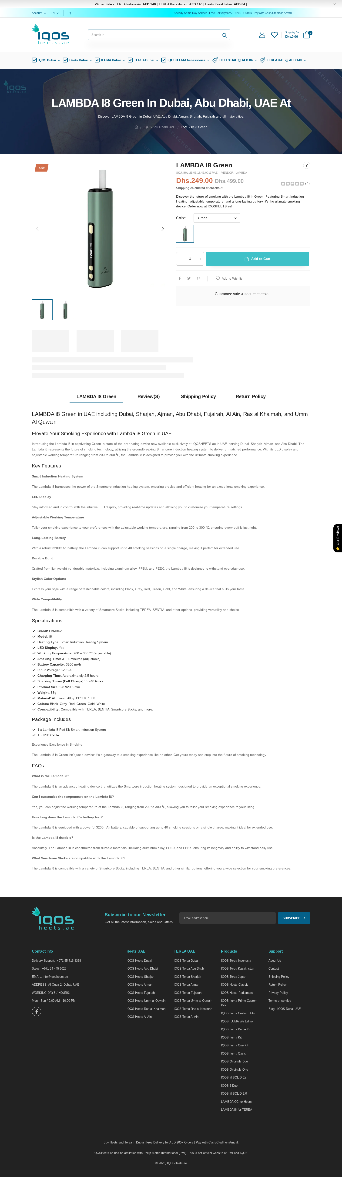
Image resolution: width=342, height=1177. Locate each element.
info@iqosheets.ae (55, 976)
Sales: (36, 968)
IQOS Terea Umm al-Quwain (193, 1000)
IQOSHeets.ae (177, 1163)
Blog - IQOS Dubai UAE (284, 1009)
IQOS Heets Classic (234, 984)
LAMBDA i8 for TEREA (236, 1109)
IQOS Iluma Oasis (233, 1053)
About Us (274, 960)
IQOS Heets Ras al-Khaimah (146, 1009)
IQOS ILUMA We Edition (237, 1021)
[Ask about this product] (306, 165)
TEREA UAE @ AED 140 (284, 60)
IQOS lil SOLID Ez (233, 1077)
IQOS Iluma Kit (231, 1037)
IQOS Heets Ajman (139, 984)
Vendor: (228, 172)
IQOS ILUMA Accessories (186, 60)
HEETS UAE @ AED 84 (236, 60)
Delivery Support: (43, 960)
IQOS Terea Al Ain (186, 1016)
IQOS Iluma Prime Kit (236, 1029)
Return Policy (277, 984)
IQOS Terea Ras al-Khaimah (193, 1009)
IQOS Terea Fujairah (187, 992)
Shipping (182, 188)
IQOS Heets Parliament (237, 992)
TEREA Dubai (144, 60)
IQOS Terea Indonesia (236, 960)
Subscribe (291, 918)
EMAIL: (37, 976)
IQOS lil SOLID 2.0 (234, 1093)
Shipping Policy (278, 976)
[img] (292, 183)
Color (181, 218)
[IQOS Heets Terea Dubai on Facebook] (71, 13)
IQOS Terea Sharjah (187, 976)
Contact (273, 968)
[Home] (136, 127)
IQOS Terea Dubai (186, 960)
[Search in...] (224, 35)
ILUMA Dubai (111, 60)
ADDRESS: (39, 984)
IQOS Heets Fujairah (141, 992)
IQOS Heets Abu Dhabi (142, 968)
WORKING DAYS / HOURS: (51, 992)
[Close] (334, 4)
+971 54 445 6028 (54, 968)
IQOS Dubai (47, 60)
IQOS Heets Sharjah (140, 976)
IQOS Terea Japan (233, 976)
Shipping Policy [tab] (198, 396)
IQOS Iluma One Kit (234, 1045)
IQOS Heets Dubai (139, 960)
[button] (162, 229)
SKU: (179, 172)
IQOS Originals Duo (234, 1061)
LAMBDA (241, 172)
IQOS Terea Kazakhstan (237, 968)
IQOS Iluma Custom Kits (238, 1013)
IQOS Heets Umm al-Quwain (146, 1000)
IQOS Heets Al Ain (139, 1016)
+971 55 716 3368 (69, 960)
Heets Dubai (78, 60)
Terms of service (279, 1000)
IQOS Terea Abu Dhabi (189, 968)
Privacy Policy (278, 992)
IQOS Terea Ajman (186, 984)
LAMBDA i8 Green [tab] (96, 396)
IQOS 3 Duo (229, 1085)
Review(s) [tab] (148, 396)
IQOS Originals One (234, 1069)
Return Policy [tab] (251, 396)
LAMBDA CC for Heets (236, 1101)
